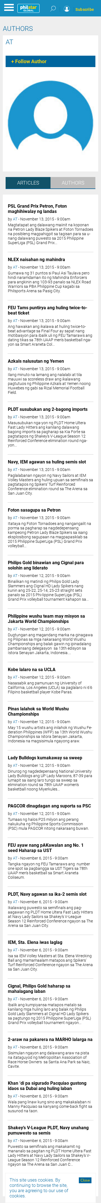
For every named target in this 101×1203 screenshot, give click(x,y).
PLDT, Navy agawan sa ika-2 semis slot (47, 894)
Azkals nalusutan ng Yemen (36, 361)
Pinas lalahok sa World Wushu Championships (38, 711)
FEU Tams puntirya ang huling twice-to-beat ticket (47, 310)
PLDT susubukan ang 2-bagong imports (48, 409)
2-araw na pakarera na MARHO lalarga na (50, 1039)
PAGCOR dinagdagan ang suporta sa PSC (49, 806)
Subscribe (84, 9)
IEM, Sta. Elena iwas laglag (35, 942)
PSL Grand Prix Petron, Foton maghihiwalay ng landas (37, 208)
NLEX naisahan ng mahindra (36, 259)
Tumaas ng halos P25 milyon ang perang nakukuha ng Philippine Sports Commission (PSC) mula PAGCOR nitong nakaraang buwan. (48, 824)
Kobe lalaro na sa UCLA (32, 669)
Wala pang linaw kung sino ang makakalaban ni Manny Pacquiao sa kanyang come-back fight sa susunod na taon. (50, 1106)
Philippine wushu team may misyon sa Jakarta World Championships (46, 618)
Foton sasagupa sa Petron (34, 510)
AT (9, 42)
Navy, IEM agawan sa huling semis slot (47, 462)
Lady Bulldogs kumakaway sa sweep (45, 757)
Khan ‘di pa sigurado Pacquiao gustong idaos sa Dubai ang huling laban (47, 1086)
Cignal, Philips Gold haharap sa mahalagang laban (39, 988)
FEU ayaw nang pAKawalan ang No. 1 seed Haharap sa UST (46, 848)
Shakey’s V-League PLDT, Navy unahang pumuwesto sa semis (48, 1130)
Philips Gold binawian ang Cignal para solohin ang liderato (46, 565)
